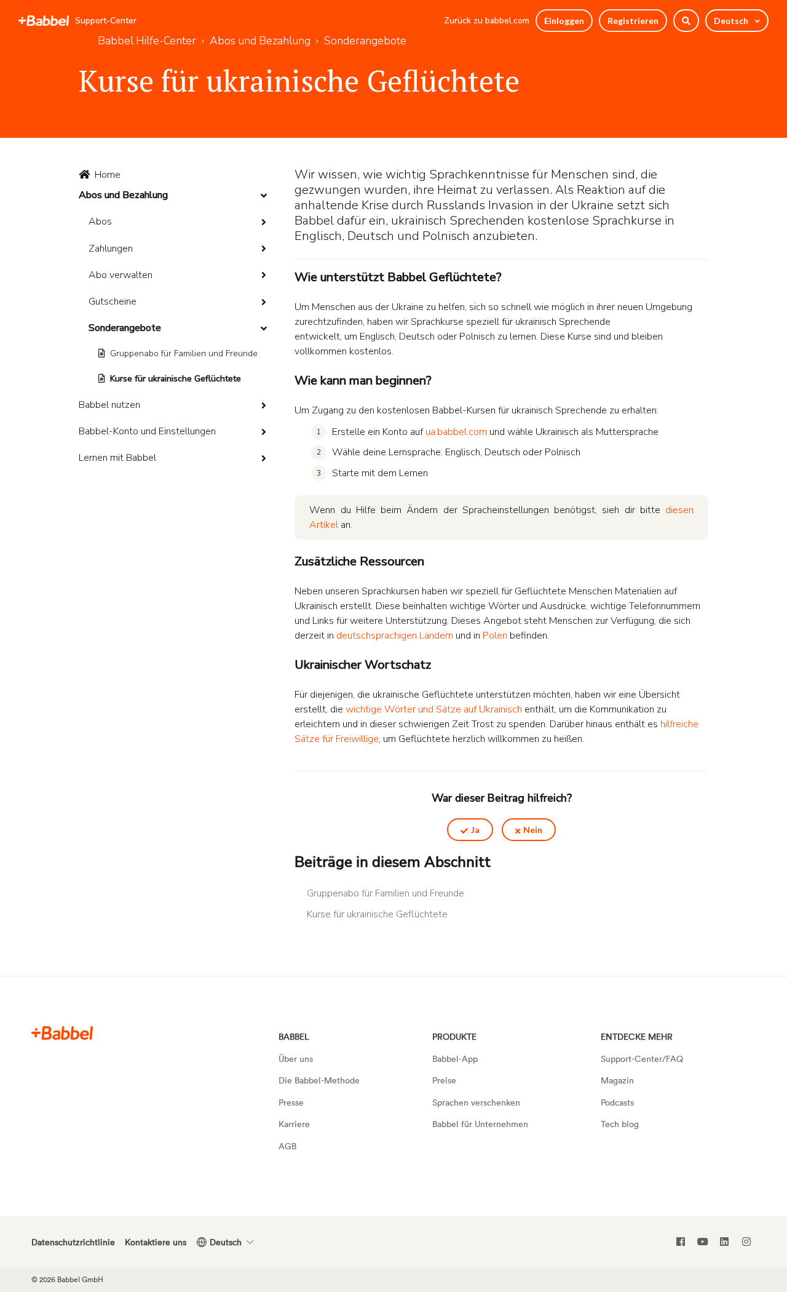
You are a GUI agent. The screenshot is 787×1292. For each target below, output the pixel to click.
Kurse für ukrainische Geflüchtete (175, 379)
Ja (475, 829)
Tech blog (620, 1124)
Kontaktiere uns (155, 1242)
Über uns (296, 1058)
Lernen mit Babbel (117, 458)
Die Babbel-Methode (319, 1080)
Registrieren (632, 20)
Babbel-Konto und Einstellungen (147, 431)
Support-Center (105, 20)
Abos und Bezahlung (123, 195)
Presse (291, 1102)
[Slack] (62, 1033)
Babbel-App (455, 1058)
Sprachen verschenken (476, 1102)
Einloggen (564, 20)
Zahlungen (111, 248)
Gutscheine (112, 301)
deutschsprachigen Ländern (394, 635)
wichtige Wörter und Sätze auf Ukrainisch (434, 709)
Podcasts (617, 1102)
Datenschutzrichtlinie (73, 1242)
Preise (444, 1080)
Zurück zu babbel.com (486, 20)
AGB (287, 1146)
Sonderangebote (125, 328)
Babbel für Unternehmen (480, 1124)
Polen (495, 635)
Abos (100, 221)
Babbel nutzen (109, 405)
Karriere (294, 1124)
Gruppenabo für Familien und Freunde (184, 353)
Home (108, 174)
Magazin (617, 1080)
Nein (532, 829)
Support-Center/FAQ (642, 1058)
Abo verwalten (120, 275)
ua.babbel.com (456, 432)
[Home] (43, 20)
